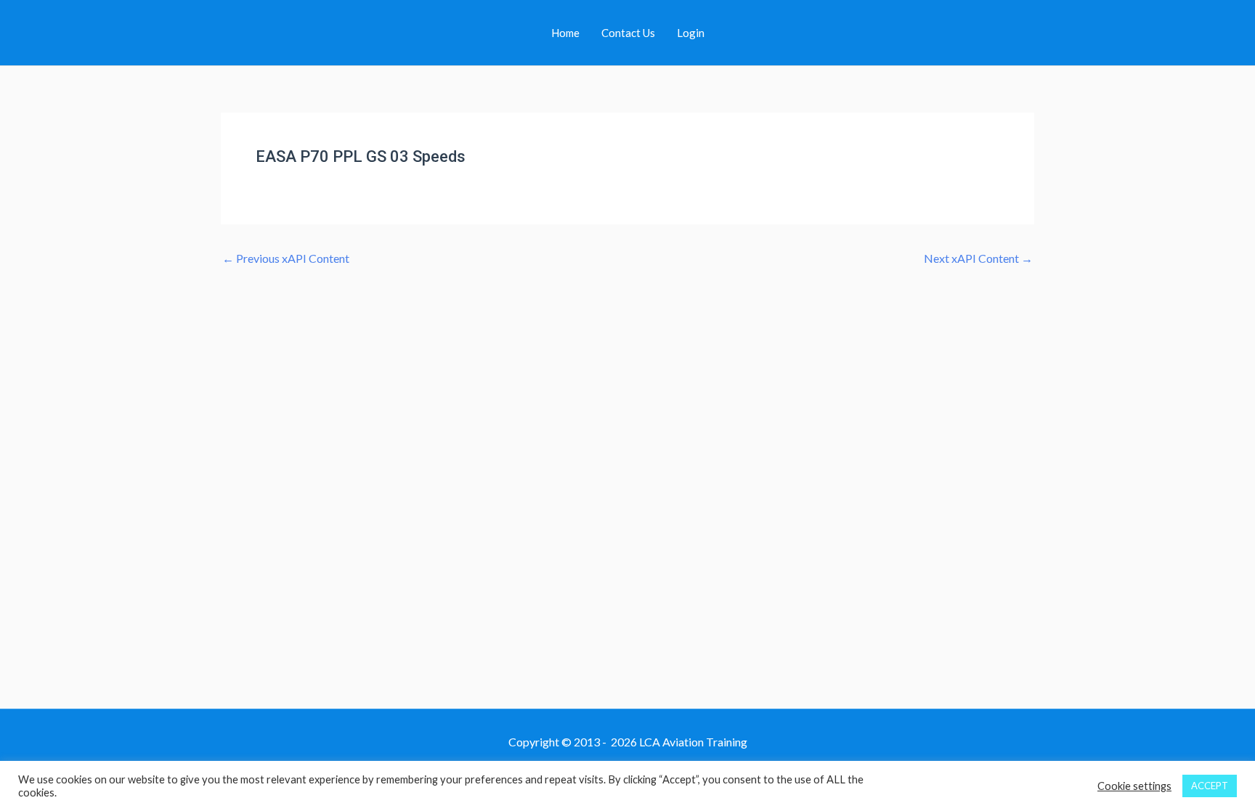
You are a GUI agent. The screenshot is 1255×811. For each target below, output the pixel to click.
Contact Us (628, 32)
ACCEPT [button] (1209, 785)
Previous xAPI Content (285, 258)
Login (690, 32)
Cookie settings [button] (1134, 786)
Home (565, 32)
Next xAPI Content (978, 258)
